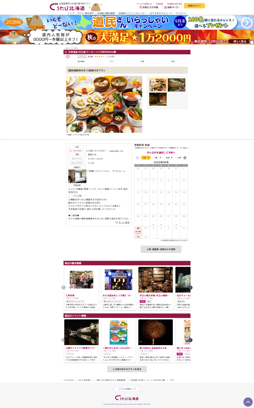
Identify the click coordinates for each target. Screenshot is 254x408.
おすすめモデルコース (161, 13)
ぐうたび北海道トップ (127, 389)
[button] (140, 99)
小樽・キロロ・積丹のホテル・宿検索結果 (110, 380)
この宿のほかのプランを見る (127, 369)
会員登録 (159, 4)
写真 (142, 61)
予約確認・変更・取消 (174, 4)
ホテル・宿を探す (86, 13)
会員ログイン (194, 5)
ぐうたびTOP (69, 380)
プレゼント (180, 13)
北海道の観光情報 (106, 13)
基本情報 (81, 61)
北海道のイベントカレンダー (132, 13)
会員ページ (172, 7)
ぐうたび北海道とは (144, 4)
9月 (156, 157)
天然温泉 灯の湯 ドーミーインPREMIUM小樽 (92, 52)
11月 (179, 157)
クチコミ (82, 56)
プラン (111, 61)
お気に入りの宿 (150, 7)
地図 (173, 61)
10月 (167, 157)
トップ (71, 13)
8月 (144, 157)
